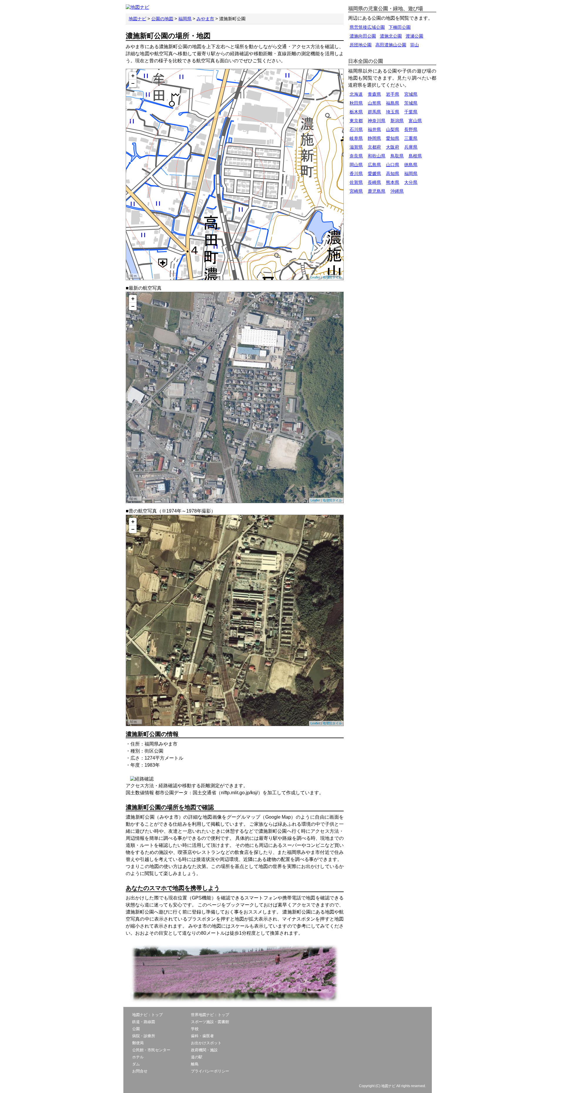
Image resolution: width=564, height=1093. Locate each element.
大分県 (410, 182)
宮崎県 (356, 191)
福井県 (374, 129)
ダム (136, 1064)
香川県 (356, 173)
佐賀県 (356, 182)
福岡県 (185, 18)
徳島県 (410, 164)
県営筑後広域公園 (367, 27)
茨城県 (410, 102)
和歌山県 (376, 155)
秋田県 (356, 102)
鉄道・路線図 (143, 1022)
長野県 (410, 129)
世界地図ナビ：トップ (210, 1015)
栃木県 (356, 111)
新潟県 (397, 120)
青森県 (374, 94)
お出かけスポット (206, 1043)
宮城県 (410, 94)
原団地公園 (361, 44)
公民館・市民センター (151, 1050)
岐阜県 (356, 138)
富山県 (415, 120)
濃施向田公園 (363, 35)
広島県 (374, 164)
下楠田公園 (400, 27)
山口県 (392, 164)
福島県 (392, 102)
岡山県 (356, 164)
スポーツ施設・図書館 (210, 1022)
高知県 (392, 173)
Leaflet (315, 277)
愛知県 (392, 138)
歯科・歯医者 (202, 1036)
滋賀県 (356, 147)
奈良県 (356, 155)
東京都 (356, 120)
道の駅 (196, 1057)
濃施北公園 (391, 35)
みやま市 (205, 18)
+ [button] (133, 76)
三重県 (410, 138)
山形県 (374, 102)
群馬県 (374, 111)
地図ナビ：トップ (147, 1015)
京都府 (374, 147)
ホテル (138, 1057)
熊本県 (392, 182)
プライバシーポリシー (210, 1071)
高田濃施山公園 (390, 44)
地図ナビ (137, 18)
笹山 (414, 44)
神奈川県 (376, 120)
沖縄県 (397, 191)
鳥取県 (397, 155)
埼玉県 (392, 111)
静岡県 (374, 138)
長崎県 (374, 182)
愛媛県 (374, 173)
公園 (136, 1029)
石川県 (356, 129)
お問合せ (139, 1071)
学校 (195, 1029)
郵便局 (138, 1043)
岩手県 (392, 94)
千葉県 (410, 111)
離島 (195, 1064)
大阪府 (392, 147)
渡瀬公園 (414, 35)
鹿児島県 (376, 191)
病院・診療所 (143, 1036)
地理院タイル (332, 277)
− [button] (133, 83)
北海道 (356, 94)
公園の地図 (162, 18)
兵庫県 (410, 147)
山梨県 (392, 129)
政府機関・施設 (204, 1050)
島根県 (415, 155)
